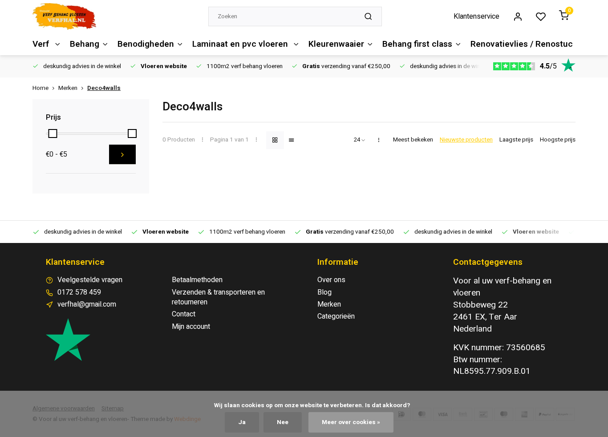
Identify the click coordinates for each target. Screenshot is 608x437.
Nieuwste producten (466, 140)
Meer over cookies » (351, 422)
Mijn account (191, 327)
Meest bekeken (413, 140)
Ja (242, 422)
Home (40, 88)
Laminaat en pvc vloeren (241, 44)
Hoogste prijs (558, 140)
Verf (42, 44)
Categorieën (336, 316)
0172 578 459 (79, 292)
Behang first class (417, 44)
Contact (183, 314)
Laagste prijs (516, 140)
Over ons (331, 280)
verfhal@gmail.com (86, 304)
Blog (324, 292)
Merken (67, 88)
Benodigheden (146, 44)
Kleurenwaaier (336, 44)
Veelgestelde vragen (89, 280)
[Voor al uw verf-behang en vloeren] (64, 16)
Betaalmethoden (197, 280)
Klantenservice (476, 16)
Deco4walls (104, 88)
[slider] (52, 133)
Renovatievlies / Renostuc (521, 44)
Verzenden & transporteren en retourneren (218, 297)
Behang (84, 44)
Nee (282, 422)
